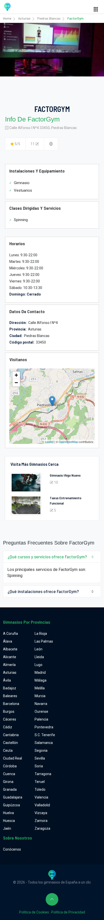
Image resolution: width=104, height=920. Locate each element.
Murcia (40, 696)
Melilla (40, 688)
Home (7, 18)
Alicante (9, 657)
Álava (7, 641)
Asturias (24, 18)
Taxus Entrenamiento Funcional (65, 500)
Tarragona (43, 774)
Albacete (10, 649)
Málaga (40, 680)
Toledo (40, 789)
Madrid (40, 673)
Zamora (41, 821)
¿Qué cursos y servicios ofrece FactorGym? (47, 556)
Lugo (38, 665)
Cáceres (9, 719)
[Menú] (95, 9)
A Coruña (10, 634)
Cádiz (7, 727)
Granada (10, 789)
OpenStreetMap (68, 442)
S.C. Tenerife (45, 735)
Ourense (41, 711)
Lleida (39, 657)
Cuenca (9, 774)
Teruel (40, 782)
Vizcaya (41, 813)
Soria (39, 766)
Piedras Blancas (49, 18)
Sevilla (40, 758)
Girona (8, 782)
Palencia (41, 719)
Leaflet (49, 442)
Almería (9, 665)
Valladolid (42, 805)
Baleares (10, 696)
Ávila (7, 680)
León (38, 649)
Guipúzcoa (11, 805)
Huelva (8, 813)
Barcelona (11, 704)
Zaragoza (42, 828)
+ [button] (16, 375)
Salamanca (44, 743)
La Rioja (41, 634)
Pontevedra (44, 727)
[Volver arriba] (52, 899)
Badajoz (9, 688)
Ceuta (8, 750)
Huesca (9, 821)
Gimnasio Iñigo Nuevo (65, 475)
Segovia (41, 750)
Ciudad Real (12, 758)
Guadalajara (12, 797)
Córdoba (10, 766)
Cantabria (11, 735)
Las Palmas (44, 641)
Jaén (7, 828)
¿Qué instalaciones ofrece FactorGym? (43, 591)
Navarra (41, 704)
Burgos (8, 711)
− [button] (16, 383)
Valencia (41, 797)
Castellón (10, 743)
